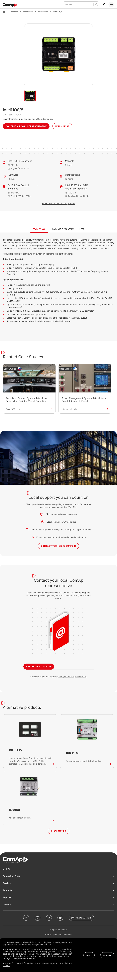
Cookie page (48, 963)
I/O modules (43, 12)
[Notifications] (104, 4)
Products (14, 12)
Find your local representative (72, 676)
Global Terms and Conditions (58, 934)
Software (13, 174)
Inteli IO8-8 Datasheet (20, 161)
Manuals (69, 161)
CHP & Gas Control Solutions (18, 187)
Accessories (28, 12)
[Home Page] (4, 12)
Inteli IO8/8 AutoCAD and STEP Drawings (76, 187)
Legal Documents (58, 929)
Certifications (72, 174)
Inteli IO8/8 (57, 12)
